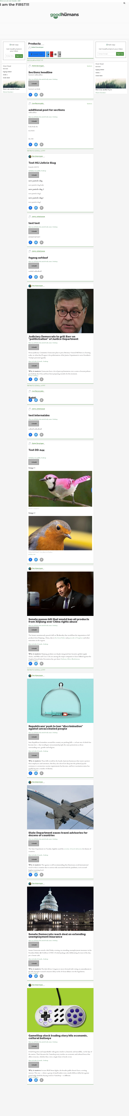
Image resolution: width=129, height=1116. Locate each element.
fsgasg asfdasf (7, 72)
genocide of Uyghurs (75, 638)
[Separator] (59, 54)
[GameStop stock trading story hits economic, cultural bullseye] (60, 1010)
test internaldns (39, 415)
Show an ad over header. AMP (10, 1)
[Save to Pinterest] (51, 54)
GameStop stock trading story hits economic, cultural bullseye (58, 1037)
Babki (32, 397)
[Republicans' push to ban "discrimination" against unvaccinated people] (60, 701)
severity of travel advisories (73, 849)
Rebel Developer (37, 47)
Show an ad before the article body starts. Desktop (43, 79)
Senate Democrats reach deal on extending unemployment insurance (57, 935)
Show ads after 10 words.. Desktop (38, 361)
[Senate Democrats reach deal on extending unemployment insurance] (60, 909)
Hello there (6, 78)
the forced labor (60, 638)
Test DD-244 (36, 450)
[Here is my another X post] (14, 84)
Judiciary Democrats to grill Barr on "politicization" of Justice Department (53, 338)
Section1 (89, 66)
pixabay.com (32, 554)
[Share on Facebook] (36, 54)
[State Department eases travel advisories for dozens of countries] (60, 807)
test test (5, 69)
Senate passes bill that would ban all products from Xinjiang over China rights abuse (59, 620)
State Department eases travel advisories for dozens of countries (58, 834)
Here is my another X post (11, 89)
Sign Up (19, 56)
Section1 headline (40, 72)
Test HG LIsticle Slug (42, 162)
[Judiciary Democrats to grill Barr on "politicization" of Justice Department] (60, 311)
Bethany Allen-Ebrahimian (70, 659)
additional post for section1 (47, 110)
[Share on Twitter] (47, 54)
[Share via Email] (55, 54)
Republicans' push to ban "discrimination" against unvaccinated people (56, 727)
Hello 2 (5, 75)
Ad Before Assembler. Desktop (37, 171)
